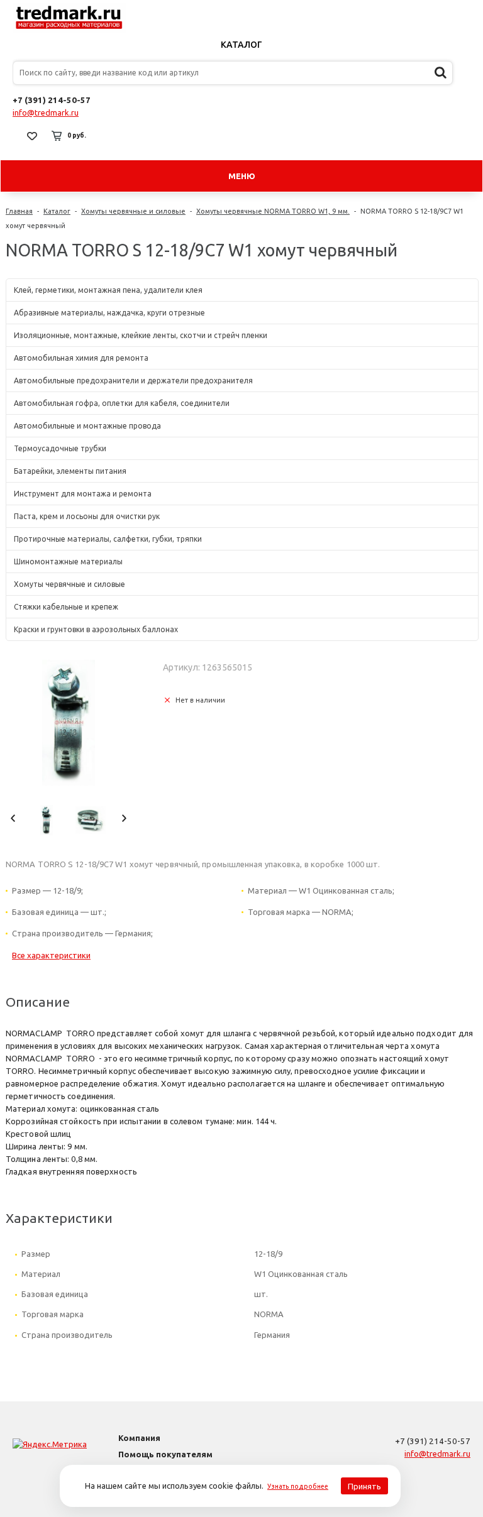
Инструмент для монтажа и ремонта (83, 494)
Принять (364, 1486)
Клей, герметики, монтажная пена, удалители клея (108, 290)
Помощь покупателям (165, 1454)
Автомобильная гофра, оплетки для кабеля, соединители (122, 403)
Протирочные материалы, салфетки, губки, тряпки (108, 539)
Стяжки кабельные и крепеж (66, 607)
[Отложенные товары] (32, 136)
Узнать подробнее (297, 1486)
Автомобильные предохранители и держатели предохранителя (133, 380)
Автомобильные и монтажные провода (87, 426)
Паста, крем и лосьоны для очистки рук (87, 516)
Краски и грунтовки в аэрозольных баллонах (96, 629)
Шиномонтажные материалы (68, 561)
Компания (139, 1437)
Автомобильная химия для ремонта (81, 358)
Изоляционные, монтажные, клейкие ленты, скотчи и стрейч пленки (140, 335)
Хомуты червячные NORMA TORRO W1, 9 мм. (273, 211)
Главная (19, 211)
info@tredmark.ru (46, 112)
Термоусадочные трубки (60, 448)
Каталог (241, 45)
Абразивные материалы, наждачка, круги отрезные (109, 313)
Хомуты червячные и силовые (133, 211)
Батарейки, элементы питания (70, 471)
